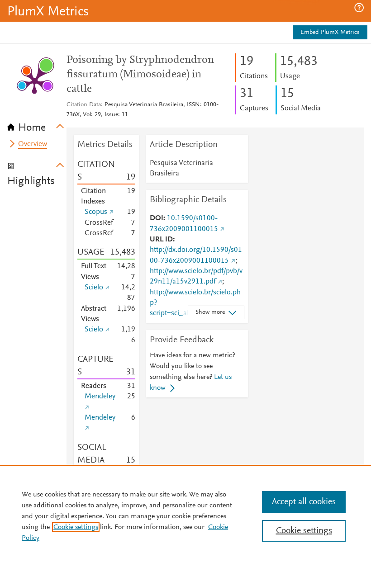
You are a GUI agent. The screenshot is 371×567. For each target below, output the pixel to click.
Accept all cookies (304, 501)
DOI (156, 218)
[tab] (37, 125)
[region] (185, 516)
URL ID (161, 239)
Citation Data (84, 105)
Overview (32, 144)
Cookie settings (75, 527)
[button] (359, 7)
